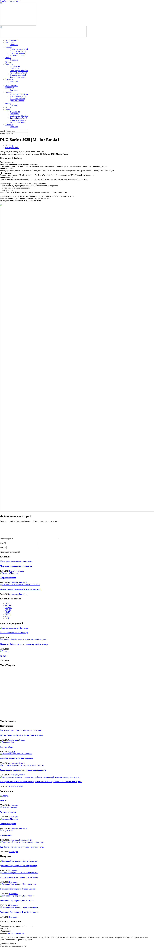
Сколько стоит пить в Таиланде (14, 633)
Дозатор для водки (8, 812)
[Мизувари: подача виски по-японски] (16, 561)
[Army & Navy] (6, 830)
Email (3, 547)
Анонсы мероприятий (19, 49)
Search (2, 131)
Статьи (8, 58)
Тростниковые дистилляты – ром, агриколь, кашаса (23, 770)
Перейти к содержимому (10, 1)
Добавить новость (17, 55)
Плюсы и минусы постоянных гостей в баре (19, 877)
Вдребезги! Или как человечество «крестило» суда (22, 847)
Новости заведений (18, 51)
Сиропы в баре (6, 747)
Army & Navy (6, 835)
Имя (2, 543)
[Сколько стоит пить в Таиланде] (14, 628)
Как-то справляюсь (17, 77)
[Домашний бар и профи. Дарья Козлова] (17, 896)
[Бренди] (4, 651)
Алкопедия (9, 43)
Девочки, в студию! (18, 75)
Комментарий (6, 539)
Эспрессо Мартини (8, 578)
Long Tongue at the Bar (19, 71)
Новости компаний (17, 53)
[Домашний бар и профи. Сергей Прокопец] (18, 861)
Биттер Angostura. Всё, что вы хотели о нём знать (21, 735)
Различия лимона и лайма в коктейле (16, 758)
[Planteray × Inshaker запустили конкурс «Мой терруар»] (23, 639)
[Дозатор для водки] (8, 807)
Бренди (3, 656)
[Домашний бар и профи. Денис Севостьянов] (19, 907)
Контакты (14, 81)
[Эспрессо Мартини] (9, 573)
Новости (8, 47)
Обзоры (8, 62)
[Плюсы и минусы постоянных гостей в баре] (19, 873)
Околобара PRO (11, 40)
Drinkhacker (14, 68)
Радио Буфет (15, 66)
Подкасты (9, 64)
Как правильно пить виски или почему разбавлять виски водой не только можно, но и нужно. (41, 782)
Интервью (14, 60)
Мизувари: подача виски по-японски (16, 566)
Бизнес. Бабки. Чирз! (18, 73)
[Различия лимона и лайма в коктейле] (16, 754)
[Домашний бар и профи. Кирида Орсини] (18, 884)
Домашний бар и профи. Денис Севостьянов (19, 912)
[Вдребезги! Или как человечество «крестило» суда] (22, 842)
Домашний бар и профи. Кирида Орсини (17, 889)
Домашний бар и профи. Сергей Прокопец (18, 866)
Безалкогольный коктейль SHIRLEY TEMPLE (20, 589)
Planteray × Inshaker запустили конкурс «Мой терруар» (24, 644)
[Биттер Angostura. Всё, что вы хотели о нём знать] (21, 730)
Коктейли (14, 45)
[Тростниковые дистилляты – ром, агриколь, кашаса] (22, 765)
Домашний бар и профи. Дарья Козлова (17, 900)
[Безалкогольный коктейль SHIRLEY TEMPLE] (20, 585)
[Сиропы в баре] (7, 742)
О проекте (9, 79)
